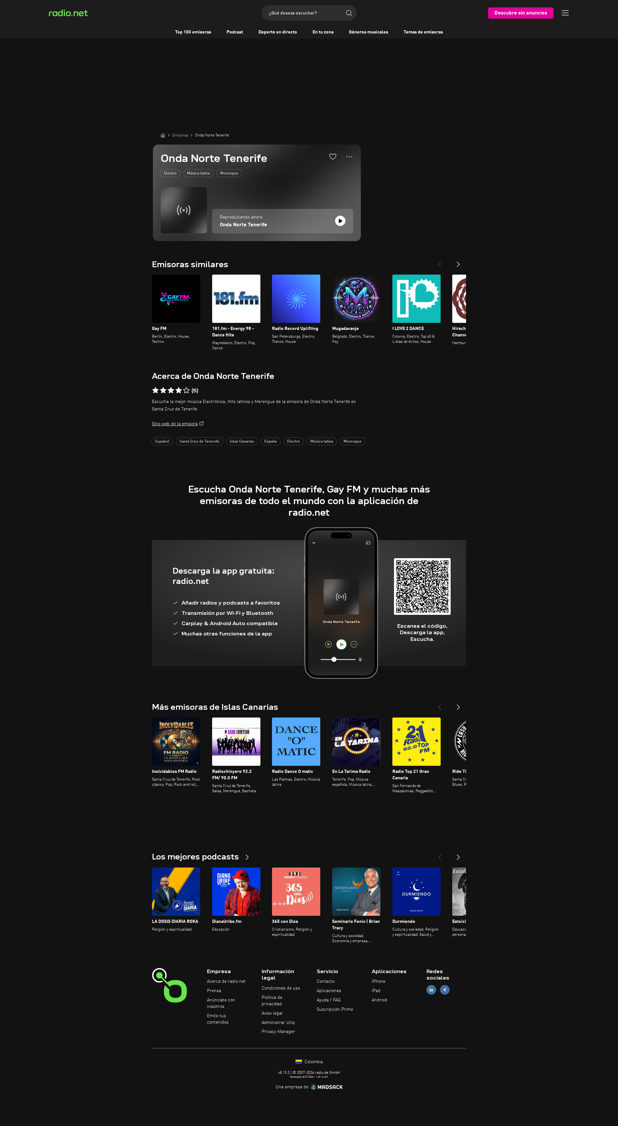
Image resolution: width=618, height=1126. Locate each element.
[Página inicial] (162, 135)
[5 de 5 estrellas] (186, 390)
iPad (376, 991)
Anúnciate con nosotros (221, 1003)
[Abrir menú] (565, 13)
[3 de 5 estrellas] (171, 390)
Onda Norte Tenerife (243, 225)
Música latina (198, 173)
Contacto (325, 981)
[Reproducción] (340, 221)
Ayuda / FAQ (329, 1000)
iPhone (378, 981)
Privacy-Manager (278, 1031)
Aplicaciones (329, 991)
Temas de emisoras (423, 32)
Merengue (229, 173)
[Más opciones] (349, 157)
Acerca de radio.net (226, 981)
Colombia (313, 1062)
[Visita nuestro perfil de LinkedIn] (431, 990)
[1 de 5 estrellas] (155, 390)
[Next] (458, 261)
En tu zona (323, 32)
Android (379, 1000)
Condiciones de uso (281, 988)
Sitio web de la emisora (175, 424)
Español (162, 442)
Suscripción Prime (335, 1009)
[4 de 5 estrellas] (179, 390)
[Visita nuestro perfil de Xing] (444, 990)
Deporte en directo (277, 32)
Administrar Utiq (278, 1022)
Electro (170, 173)
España (270, 442)
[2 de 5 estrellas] (163, 390)
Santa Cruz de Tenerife (200, 442)
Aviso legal (272, 1013)
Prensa (214, 991)
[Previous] (439, 261)
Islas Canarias (242, 442)
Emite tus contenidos (218, 1019)
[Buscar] (349, 13)
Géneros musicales (368, 32)
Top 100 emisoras (193, 32)
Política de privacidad (272, 1000)
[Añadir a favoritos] (333, 156)
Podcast (235, 32)
